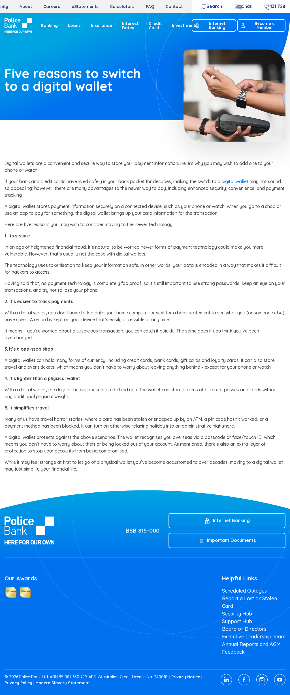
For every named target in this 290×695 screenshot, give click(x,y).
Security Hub (237, 613)
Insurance (101, 25)
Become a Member (265, 25)
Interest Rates (130, 25)
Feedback (233, 652)
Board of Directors (244, 629)
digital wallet (234, 181)
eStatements (85, 6)
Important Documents (231, 540)
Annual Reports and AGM (251, 644)
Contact (174, 6)
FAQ (150, 6)
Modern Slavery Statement (62, 682)
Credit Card (155, 25)
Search (214, 6)
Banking (49, 25)
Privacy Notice (185, 676)
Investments (184, 25)
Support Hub (237, 621)
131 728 (277, 6)
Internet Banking (217, 25)
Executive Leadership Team (253, 636)
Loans (74, 25)
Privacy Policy (18, 682)
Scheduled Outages (244, 590)
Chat (247, 6)
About (26, 6)
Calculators (122, 6)
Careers (51, 6)
